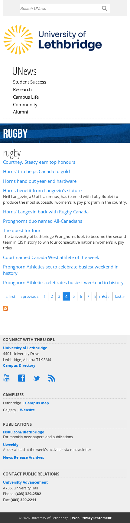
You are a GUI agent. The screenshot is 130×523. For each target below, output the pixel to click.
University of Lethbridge (25, 348)
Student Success (29, 82)
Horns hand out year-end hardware (39, 181)
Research (22, 90)
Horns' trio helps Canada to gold (36, 171)
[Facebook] (22, 379)
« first (10, 296)
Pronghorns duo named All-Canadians (42, 221)
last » (120, 296)
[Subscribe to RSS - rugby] (65, 308)
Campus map (37, 403)
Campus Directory (19, 365)
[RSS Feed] (52, 379)
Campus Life (26, 97)
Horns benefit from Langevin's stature (42, 190)
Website (27, 410)
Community (25, 105)
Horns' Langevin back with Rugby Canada (46, 212)
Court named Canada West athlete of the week (51, 257)
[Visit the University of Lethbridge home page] (52, 54)
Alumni (20, 112)
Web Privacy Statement (92, 517)
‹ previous (29, 296)
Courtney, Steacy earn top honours (39, 162)
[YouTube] (7, 379)
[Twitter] (37, 379)
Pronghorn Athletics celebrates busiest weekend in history (63, 282)
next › (104, 296)
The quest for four (22, 230)
